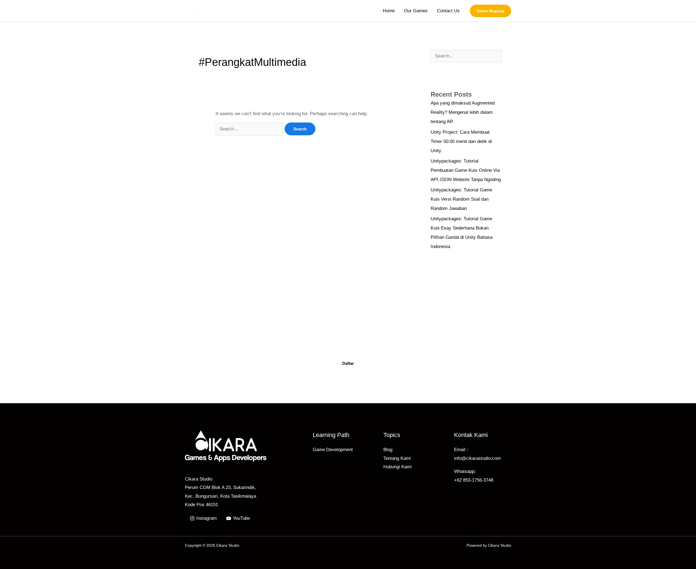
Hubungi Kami (397, 466)
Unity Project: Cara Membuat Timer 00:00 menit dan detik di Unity (461, 141)
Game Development (333, 449)
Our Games (416, 10)
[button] (490, 11)
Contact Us (448, 10)
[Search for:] (250, 128)
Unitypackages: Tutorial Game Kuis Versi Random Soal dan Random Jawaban (461, 199)
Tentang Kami (397, 458)
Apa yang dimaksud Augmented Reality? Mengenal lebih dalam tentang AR (463, 112)
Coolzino (406, 345)
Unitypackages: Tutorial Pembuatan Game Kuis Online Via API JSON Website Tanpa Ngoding (466, 170)
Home (389, 10)
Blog (387, 449)
